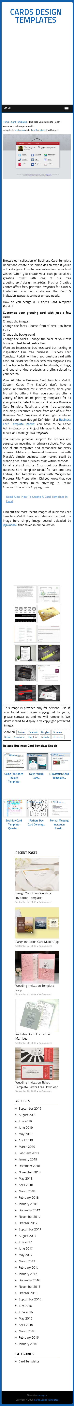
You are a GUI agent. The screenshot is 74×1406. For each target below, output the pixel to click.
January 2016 (28, 1344)
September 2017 (30, 1229)
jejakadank (20, 130)
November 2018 (29, 1172)
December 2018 (29, 1166)
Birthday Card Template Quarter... (14, 824)
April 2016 (26, 1325)
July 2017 (25, 1242)
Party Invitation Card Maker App (37, 942)
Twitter (21, 732)
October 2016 (28, 1293)
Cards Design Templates (36, 16)
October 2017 (28, 1223)
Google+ (45, 732)
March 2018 (27, 1191)
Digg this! (32, 737)
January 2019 (28, 1159)
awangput (42, 1395)
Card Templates (19, 121)
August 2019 (27, 1115)
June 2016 (26, 1312)
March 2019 (27, 1147)
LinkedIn (45, 737)
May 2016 (25, 1318)
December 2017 (29, 1210)
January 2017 (28, 1274)
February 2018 (29, 1197)
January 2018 (28, 1204)
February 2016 (29, 1337)
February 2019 (29, 1153)
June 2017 (26, 1248)
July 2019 (25, 1121)
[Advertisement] (37, 65)
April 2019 (26, 1140)
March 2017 (27, 1261)
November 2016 (29, 1287)
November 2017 (29, 1217)
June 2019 (26, 1127)
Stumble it (19, 737)
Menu (7, 108)
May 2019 (25, 1134)
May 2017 (25, 1255)
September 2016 (30, 1299)
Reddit (7, 737)
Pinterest (57, 732)
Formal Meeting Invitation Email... (59, 824)
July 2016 (25, 1306)
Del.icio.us (58, 737)
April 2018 (26, 1185)
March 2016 (27, 1331)
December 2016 (29, 1280)
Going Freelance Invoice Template (13, 777)
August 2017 (27, 1236)
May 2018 (25, 1178)
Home (6, 121)
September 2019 (30, 1108)
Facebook (33, 732)
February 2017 (29, 1267)
